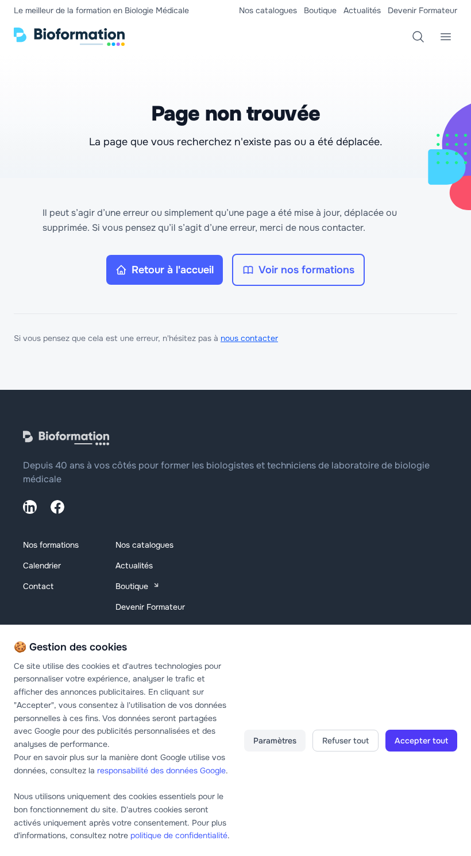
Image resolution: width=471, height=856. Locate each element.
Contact (38, 586)
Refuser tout (345, 740)
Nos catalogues (268, 10)
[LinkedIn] (30, 507)
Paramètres (274, 740)
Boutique (320, 10)
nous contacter (249, 338)
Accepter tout (421, 740)
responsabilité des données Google (161, 770)
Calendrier (42, 565)
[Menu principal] (445, 36)
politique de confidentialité (178, 835)
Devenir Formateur (422, 10)
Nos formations (51, 545)
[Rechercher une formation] (418, 36)
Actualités (362, 10)
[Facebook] (57, 507)
